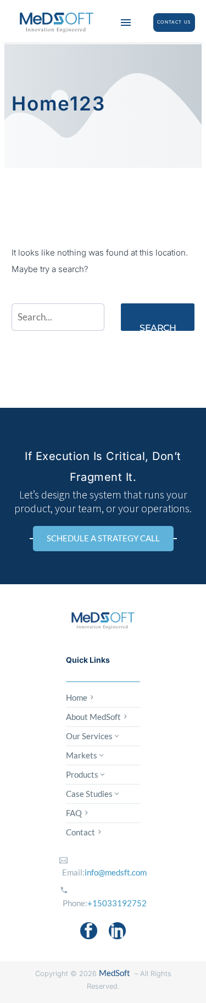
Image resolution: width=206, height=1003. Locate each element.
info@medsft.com (116, 872)
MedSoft (114, 973)
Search (158, 327)
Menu (126, 22)
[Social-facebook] (88, 930)
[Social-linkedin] (117, 930)
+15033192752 (117, 903)
